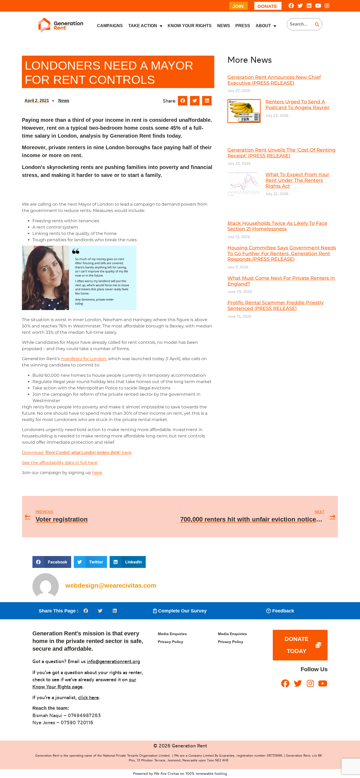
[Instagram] (327, 6)
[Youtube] (318, 6)
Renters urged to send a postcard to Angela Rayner (297, 104)
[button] (182, 100)
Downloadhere (77, 452)
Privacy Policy (170, 642)
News (223, 25)
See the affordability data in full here (60, 462)
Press (242, 25)
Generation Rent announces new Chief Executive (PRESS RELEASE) (274, 80)
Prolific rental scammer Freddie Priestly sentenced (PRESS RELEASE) (275, 305)
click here (88, 697)
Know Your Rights (190, 25)
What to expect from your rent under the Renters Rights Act (297, 180)
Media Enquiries (172, 634)
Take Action (142, 25)
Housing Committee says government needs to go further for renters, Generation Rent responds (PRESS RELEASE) (281, 253)
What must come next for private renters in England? (281, 281)
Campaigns (110, 25)
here (97, 472)
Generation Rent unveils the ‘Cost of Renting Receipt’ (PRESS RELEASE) (281, 153)
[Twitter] (300, 6)
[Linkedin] (309, 6)
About (263, 25)
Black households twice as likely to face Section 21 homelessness (277, 226)
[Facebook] (291, 6)
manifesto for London (83, 358)
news (63, 100)
